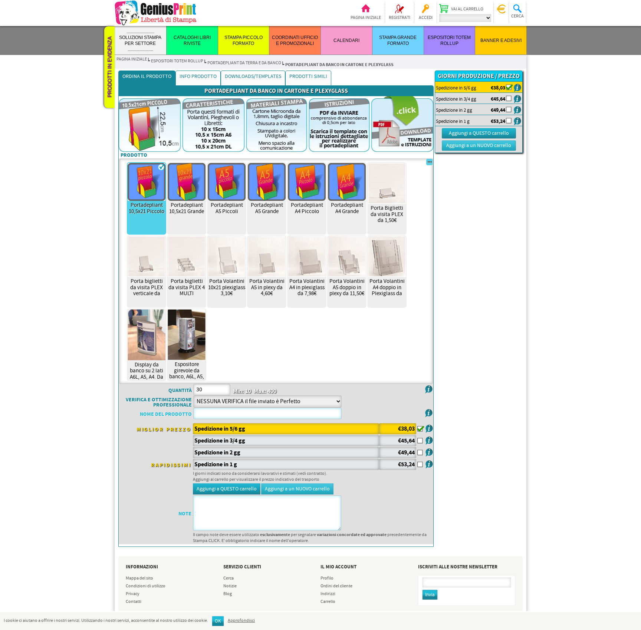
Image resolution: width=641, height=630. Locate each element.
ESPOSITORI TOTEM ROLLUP (177, 61)
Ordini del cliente (336, 586)
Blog (227, 594)
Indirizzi (327, 594)
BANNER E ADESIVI (501, 40)
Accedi (426, 18)
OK (218, 621)
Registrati (399, 18)
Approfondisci (241, 621)
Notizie (230, 586)
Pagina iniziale (366, 18)
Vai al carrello (467, 9)
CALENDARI (346, 40)
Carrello (327, 602)
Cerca (228, 578)
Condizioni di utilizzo (145, 586)
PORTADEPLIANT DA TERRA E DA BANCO (244, 63)
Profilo (326, 578)
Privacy (132, 594)
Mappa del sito (139, 578)
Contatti (133, 602)
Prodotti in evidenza (109, 67)
